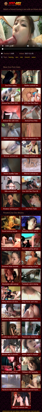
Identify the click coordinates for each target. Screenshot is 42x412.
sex (17, 57)
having (11, 57)
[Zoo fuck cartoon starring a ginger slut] (21, 399)
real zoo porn (35, 411)
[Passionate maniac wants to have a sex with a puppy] (31, 328)
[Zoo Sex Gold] (14, 3)
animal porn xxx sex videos (11, 411)
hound (27, 57)
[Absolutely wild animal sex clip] (11, 275)
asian (34, 57)
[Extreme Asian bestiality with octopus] (11, 258)
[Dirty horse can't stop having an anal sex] (31, 293)
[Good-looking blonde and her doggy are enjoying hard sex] (11, 223)
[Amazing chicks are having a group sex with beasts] (31, 223)
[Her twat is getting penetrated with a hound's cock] (11, 363)
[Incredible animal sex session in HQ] (31, 311)
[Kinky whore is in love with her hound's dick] (11, 293)
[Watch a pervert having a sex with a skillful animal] (31, 381)
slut (21, 57)
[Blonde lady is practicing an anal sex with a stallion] (11, 346)
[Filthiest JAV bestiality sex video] (31, 363)
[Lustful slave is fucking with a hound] (11, 328)
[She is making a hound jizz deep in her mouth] (31, 258)
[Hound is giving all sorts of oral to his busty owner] (31, 240)
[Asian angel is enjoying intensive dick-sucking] (31, 346)
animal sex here (25, 411)
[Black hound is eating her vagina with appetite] (11, 240)
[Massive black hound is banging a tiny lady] (11, 311)
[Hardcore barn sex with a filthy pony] (11, 381)
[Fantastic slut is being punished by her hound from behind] (31, 275)
